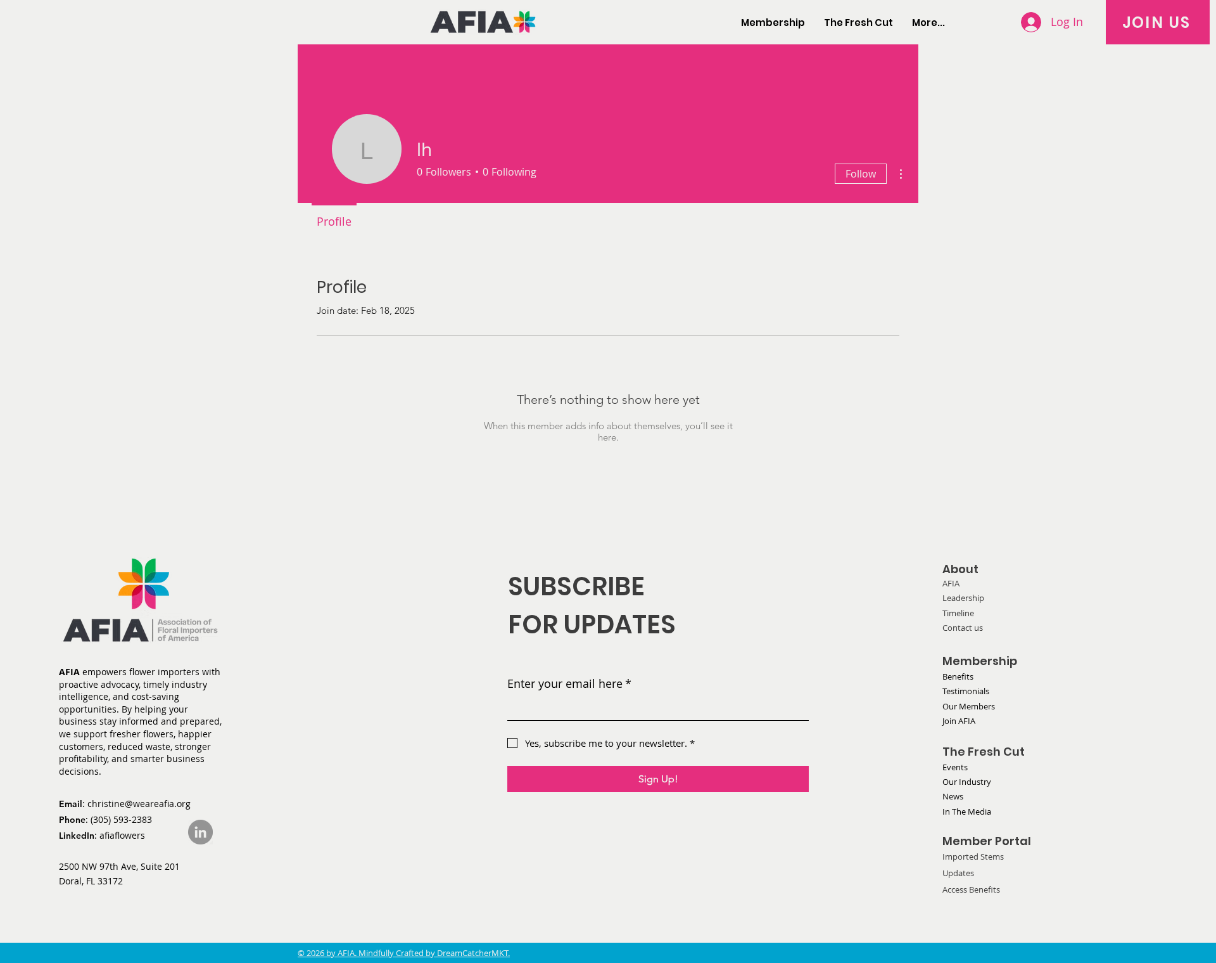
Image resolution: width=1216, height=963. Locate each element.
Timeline (958, 613)
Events (955, 767)
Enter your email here (569, 683)
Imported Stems (973, 856)
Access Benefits (971, 889)
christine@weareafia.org (139, 804)
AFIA (951, 583)
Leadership (963, 598)
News (952, 796)
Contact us (962, 627)
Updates (958, 873)
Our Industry (966, 781)
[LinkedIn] (200, 832)
